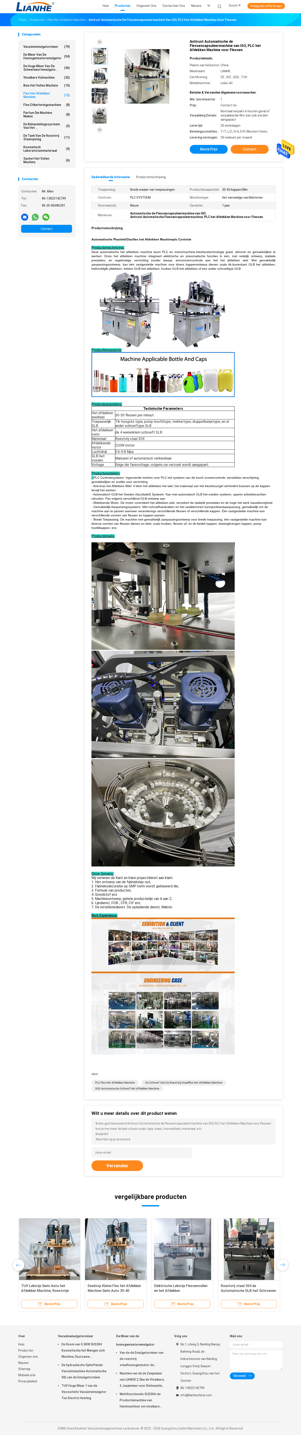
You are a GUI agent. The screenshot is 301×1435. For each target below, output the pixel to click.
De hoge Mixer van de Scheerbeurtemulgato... (46, 67)
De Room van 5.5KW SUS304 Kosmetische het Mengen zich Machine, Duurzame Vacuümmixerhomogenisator (83, 1351)
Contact (46, 229)
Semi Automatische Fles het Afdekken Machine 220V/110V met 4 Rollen (248, 1291)
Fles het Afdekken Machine (46, 95)
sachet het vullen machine (46, 160)
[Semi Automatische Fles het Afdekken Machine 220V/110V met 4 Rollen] (249, 1249)
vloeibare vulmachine (46, 77)
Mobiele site (26, 1375)
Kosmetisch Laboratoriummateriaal (46, 148)
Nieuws (23, 1363)
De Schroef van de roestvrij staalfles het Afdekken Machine (183, 1082)
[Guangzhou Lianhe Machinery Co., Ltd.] (35, 6)
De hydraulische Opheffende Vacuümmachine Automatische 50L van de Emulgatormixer (83, 1371)
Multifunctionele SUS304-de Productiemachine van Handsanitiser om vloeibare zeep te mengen (140, 1400)
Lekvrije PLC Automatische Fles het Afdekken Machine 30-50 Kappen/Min (46, 1291)
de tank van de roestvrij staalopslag (46, 137)
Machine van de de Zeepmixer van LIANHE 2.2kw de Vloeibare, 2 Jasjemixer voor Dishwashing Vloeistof (142, 1380)
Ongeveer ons (28, 1356)
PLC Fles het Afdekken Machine (115, 1082)
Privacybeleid (27, 1381)
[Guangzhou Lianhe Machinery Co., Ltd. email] (24, 216)
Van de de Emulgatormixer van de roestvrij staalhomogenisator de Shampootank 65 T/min (142, 1359)
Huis (21, 1344)
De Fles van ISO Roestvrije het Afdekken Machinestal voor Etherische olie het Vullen (112, 1291)
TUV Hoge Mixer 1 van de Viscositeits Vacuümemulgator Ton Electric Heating (83, 1392)
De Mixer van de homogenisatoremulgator (46, 56)
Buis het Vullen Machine (46, 85)
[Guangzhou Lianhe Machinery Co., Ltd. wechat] (45, 216)
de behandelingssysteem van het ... (46, 125)
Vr (208, 5)
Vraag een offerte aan (266, 6)
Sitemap (24, 1369)
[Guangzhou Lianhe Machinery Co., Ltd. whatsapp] (35, 216)
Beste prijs (208, 149)
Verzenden (117, 1165)
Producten (25, 1350)
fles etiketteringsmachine (46, 105)
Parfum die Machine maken (46, 114)
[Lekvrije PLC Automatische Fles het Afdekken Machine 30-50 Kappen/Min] (49, 1249)
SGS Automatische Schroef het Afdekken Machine (127, 1088)
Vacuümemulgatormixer (46, 46)
